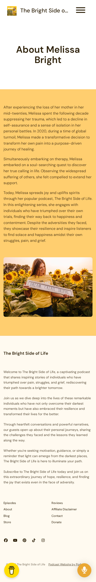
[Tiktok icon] (33, 541)
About (7, 509)
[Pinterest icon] (24, 541)
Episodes (9, 503)
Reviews (57, 503)
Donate (56, 522)
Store (7, 522)
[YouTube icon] (15, 541)
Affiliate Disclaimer (64, 509)
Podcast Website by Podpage (68, 564)
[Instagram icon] (43, 541)
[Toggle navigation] (80, 11)
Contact (57, 516)
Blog (6, 516)
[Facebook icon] (5, 541)
